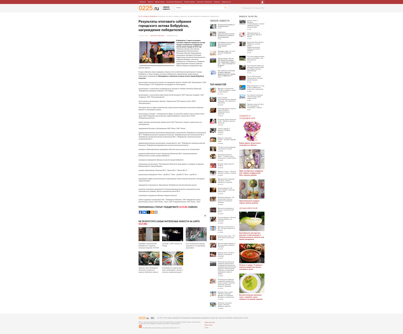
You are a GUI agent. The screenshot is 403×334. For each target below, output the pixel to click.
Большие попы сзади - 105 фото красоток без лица (226, 237)
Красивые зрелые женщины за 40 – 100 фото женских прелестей (227, 121)
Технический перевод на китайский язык (226, 26)
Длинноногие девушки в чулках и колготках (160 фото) (226, 210)
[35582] (251, 131)
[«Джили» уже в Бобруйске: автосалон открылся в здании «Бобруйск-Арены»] (149, 258)
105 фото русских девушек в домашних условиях (227, 148)
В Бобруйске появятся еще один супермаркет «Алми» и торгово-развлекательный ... (172, 270)
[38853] (251, 221)
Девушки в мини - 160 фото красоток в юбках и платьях (227, 172)
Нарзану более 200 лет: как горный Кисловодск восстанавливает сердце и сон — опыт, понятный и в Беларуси (227, 62)
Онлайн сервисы (189, 2)
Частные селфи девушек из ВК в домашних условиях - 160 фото (226, 245)
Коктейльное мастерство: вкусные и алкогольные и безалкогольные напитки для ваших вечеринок (251, 236)
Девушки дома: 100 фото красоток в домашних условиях (226, 254)
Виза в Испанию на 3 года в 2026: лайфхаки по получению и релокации (255, 87)
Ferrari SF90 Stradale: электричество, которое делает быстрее (255, 78)
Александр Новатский (157, 36)
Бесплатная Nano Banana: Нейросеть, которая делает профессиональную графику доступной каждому (255, 46)
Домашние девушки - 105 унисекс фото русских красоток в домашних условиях (226, 200)
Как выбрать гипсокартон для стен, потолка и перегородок (226, 44)
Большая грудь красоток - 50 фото (226, 165)
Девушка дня (226, 2)
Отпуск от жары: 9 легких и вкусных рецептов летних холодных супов (250, 267)
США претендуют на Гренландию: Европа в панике (254, 34)
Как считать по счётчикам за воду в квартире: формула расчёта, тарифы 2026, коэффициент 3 (226, 73)
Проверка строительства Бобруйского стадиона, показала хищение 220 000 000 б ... (149, 247)
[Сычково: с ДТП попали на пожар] (172, 234)
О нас (206, 328)
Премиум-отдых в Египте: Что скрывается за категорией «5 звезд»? (255, 106)
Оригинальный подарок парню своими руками (249, 202)
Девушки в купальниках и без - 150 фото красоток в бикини (226, 228)
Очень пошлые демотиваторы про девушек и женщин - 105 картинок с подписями (227, 100)
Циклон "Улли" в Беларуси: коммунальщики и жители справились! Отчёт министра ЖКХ (255, 24)
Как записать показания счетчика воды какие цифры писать (255, 96)
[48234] (251, 159)
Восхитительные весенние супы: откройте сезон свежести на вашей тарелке (250, 297)
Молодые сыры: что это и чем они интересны (226, 52)
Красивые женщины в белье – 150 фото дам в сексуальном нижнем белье (227, 156)
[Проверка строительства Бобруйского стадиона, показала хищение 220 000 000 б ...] (149, 234)
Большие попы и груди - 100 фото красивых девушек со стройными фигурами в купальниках (226, 294)
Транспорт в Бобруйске (204, 2)
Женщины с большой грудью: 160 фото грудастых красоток (225, 304)
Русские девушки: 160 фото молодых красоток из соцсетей (227, 219)
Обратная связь (210, 322)
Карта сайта (209, 325)
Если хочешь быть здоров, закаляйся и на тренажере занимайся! (195, 246)
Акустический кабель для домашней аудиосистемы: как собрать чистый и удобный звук (255, 68)
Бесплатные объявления (174, 2)
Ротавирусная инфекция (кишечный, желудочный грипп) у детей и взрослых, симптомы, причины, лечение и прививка (226, 283)
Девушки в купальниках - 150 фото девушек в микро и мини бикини (227, 90)
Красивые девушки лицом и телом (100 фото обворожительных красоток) (227, 111)
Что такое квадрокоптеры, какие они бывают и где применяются (255, 58)
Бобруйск (142, 2)
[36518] (251, 283)
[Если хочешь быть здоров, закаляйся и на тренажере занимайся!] (196, 234)
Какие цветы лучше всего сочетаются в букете (250, 144)
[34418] (251, 189)
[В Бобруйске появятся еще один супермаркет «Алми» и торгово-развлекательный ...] (172, 258)
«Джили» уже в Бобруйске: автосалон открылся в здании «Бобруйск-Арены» (148, 270)
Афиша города (160, 2)
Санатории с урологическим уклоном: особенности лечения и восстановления (226, 34)
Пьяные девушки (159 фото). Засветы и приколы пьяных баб (226, 190)
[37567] (251, 253)
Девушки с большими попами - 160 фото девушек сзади (227, 139)
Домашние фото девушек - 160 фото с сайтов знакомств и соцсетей (226, 180)
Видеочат (217, 2)
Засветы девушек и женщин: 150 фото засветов (224, 130)
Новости (150, 2)
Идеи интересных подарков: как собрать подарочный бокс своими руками (251, 173)
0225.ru (141, 322)
